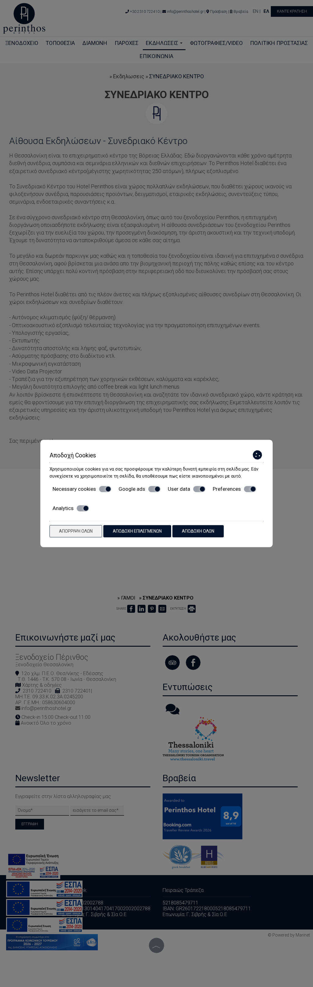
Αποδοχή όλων (198, 531)
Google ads (132, 489)
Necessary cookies (74, 489)
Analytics (63, 508)
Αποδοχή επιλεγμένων (137, 531)
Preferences (227, 489)
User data (179, 489)
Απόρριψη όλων (76, 531)
